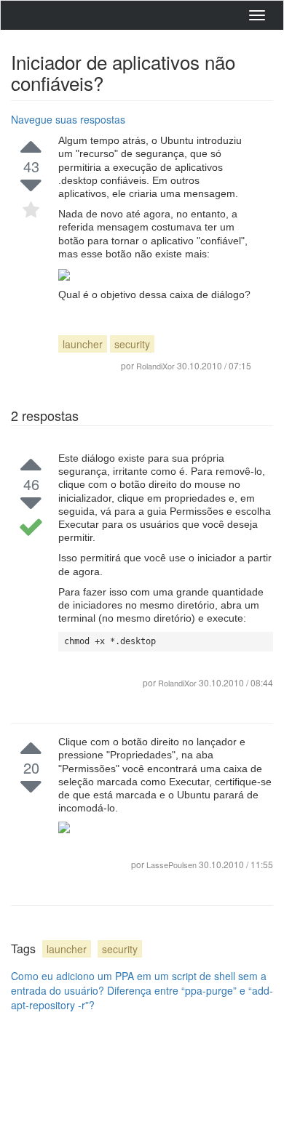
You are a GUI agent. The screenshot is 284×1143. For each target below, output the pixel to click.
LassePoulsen (172, 864)
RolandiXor (177, 683)
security (132, 344)
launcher (83, 344)
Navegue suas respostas (68, 119)
